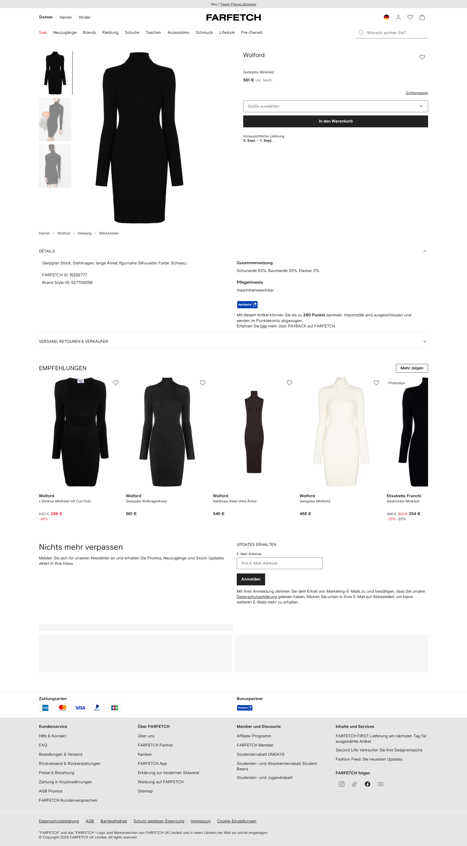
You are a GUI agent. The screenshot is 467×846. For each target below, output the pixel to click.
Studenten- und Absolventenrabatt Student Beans (277, 766)
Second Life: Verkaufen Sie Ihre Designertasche (379, 750)
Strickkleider (109, 233)
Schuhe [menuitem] (132, 32)
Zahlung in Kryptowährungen (65, 782)
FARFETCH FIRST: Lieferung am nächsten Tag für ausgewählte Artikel (381, 738)
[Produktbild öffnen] (139, 137)
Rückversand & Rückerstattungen (70, 763)
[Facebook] (367, 784)
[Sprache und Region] (386, 17)
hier (263, 326)
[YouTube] (380, 784)
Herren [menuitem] (66, 17)
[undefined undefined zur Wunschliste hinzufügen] (116, 383)
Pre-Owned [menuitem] (251, 32)
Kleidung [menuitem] (110, 32)
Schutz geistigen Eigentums (159, 821)
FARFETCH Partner (155, 745)
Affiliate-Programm (254, 736)
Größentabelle (417, 93)
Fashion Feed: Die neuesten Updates (369, 759)
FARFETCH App (152, 763)
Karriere (145, 754)
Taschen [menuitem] (153, 32)
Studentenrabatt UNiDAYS (261, 754)
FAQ (43, 745)
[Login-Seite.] (398, 17)
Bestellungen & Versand (60, 754)
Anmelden (251, 579)
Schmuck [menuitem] (204, 32)
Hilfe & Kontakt (52, 736)
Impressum (201, 821)
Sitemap (145, 791)
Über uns (146, 736)
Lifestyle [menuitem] (227, 32)
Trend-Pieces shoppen (238, 4)
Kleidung (85, 233)
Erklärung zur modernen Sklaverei (168, 773)
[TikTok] (355, 784)
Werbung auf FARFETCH (161, 782)
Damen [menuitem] (46, 17)
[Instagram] (342, 784)
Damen (44, 233)
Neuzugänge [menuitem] (64, 32)
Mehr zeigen (412, 368)
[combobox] (335, 106)
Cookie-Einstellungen (236, 821)
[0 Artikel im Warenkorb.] (422, 17)
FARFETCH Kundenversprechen (68, 800)
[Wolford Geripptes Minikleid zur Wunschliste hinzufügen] (422, 57)
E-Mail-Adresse (249, 554)
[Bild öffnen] (55, 73)
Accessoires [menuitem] (178, 32)
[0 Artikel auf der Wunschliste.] (410, 17)
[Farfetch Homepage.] (233, 17)
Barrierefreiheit (114, 821)
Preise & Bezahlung (56, 773)
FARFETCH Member (255, 745)
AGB (90, 821)
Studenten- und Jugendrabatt (264, 777)
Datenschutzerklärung (257, 597)
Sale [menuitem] (43, 32)
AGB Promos (50, 791)
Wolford (64, 233)
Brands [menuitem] (89, 32)
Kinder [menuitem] (85, 17)
